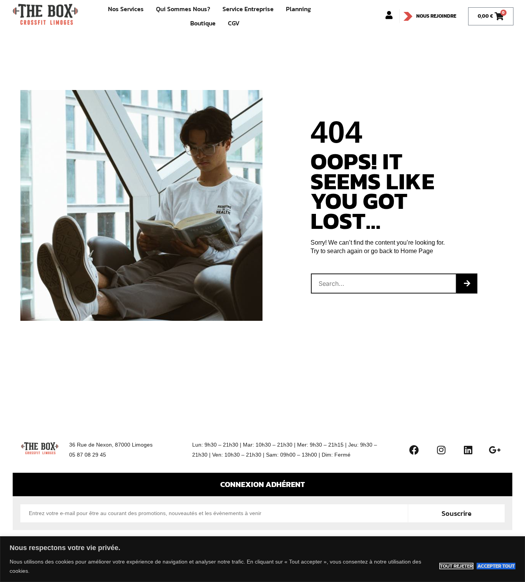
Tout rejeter (456, 566)
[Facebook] (414, 449)
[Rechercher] (467, 283)
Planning (298, 8)
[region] (262, 559)
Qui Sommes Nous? (183, 8)
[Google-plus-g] (495, 449)
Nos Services (126, 8)
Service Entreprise (248, 8)
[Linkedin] (468, 449)
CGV (233, 23)
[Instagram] (441, 449)
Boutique (203, 23)
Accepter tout (496, 566)
